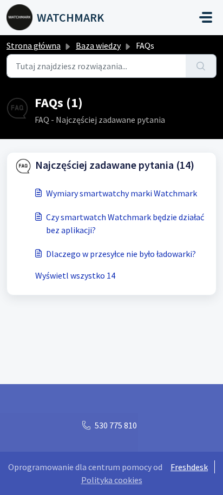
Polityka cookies (111, 479)
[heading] (111, 165)
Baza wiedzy (98, 45)
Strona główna (33, 45)
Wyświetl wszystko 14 (75, 275)
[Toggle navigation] (206, 17)
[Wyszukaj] (201, 66)
